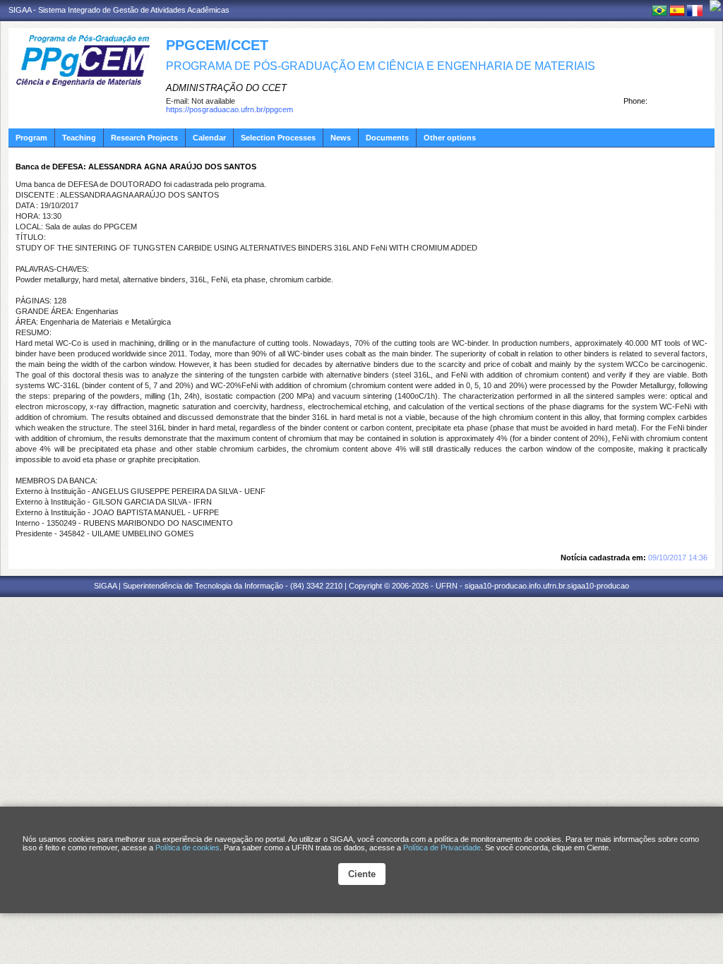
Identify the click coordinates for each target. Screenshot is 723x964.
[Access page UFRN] (715, 5)
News (340, 137)
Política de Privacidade (442, 847)
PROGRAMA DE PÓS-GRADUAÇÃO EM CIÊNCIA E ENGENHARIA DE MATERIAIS (380, 66)
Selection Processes (278, 137)
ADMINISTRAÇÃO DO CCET (226, 88)
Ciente (362, 874)
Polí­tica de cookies (187, 847)
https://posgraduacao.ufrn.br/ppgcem (229, 109)
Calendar (209, 137)
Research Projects (144, 137)
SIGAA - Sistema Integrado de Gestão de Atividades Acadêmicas (118, 10)
